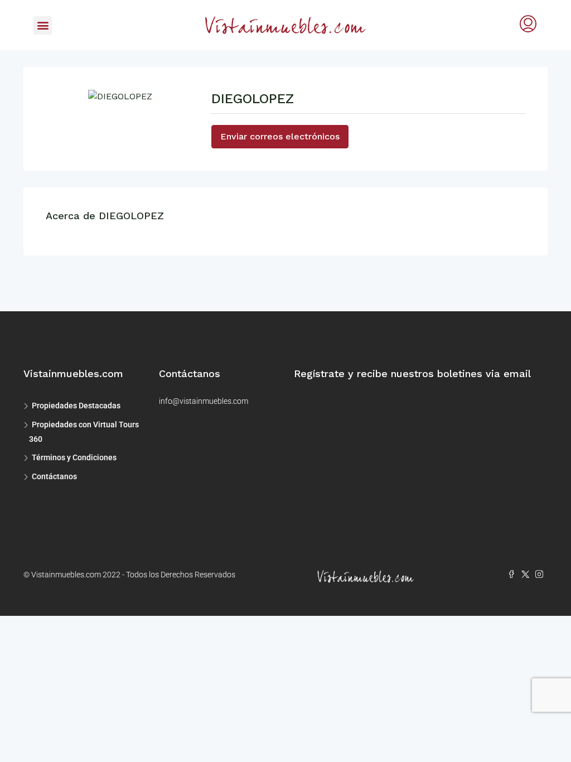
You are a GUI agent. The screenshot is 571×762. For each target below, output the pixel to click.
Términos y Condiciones (74, 457)
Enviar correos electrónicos (280, 136)
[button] (42, 25)
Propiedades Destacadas (76, 405)
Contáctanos (54, 476)
